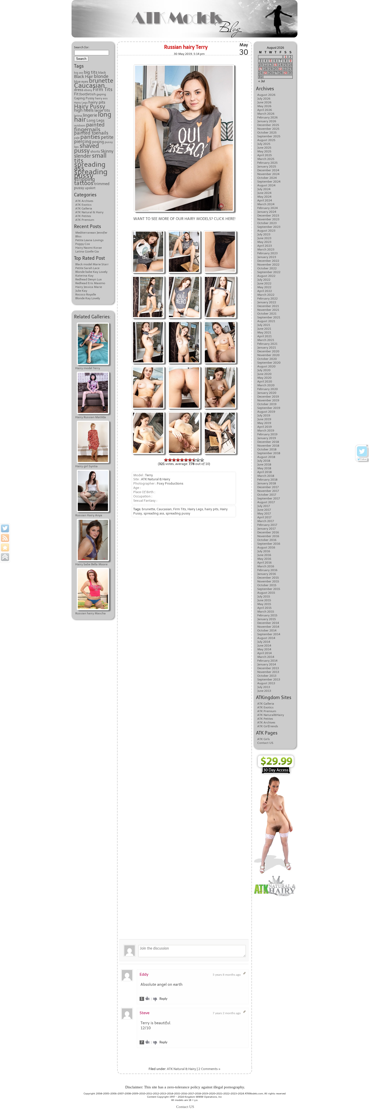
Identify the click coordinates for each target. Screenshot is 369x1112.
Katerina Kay (84, 275)
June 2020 (264, 374)
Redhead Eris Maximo (90, 283)
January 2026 (266, 121)
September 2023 (268, 227)
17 (260, 69)
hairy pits (96, 102)
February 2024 (267, 208)
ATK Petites (83, 216)
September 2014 (268, 634)
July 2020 (264, 370)
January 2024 (266, 211)
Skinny (107, 151)
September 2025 (268, 136)
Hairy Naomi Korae (88, 247)
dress (78, 89)
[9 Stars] (198, 460)
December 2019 (268, 396)
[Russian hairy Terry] (184, 231)
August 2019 (266, 411)
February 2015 (267, 615)
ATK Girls (263, 739)
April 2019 (264, 427)
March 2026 (265, 113)
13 (275, 65)
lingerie (90, 115)
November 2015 (268, 581)
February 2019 (267, 434)
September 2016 (268, 543)
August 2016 (266, 547)
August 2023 (266, 230)
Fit (76, 94)
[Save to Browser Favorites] (5, 547)
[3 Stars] (174, 460)
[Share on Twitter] (5, 528)
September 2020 (269, 362)
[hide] (367, 446)
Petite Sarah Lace (87, 268)
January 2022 (266, 302)
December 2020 (268, 351)
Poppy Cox (82, 244)
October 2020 (267, 359)
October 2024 (267, 178)
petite (107, 137)
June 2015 (264, 600)
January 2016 (266, 574)
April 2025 (264, 155)
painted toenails (91, 133)
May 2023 (264, 242)
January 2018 (266, 483)
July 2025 (263, 144)
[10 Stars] (202, 460)
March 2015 (265, 611)
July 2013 (263, 687)
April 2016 (264, 562)
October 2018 (267, 449)
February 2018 (267, 479)
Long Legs (95, 120)
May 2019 (264, 423)
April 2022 (264, 291)
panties (90, 136)
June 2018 (264, 464)
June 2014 (264, 645)
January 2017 (266, 528)
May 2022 (264, 287)
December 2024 (268, 170)
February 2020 (267, 389)
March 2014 (265, 657)
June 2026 (264, 102)
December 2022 (268, 261)
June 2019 (264, 419)
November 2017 (268, 491)
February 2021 (267, 344)
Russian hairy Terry (186, 47)
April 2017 (264, 517)
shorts (95, 151)
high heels (84, 110)
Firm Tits (102, 89)
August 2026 (266, 95)
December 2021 (268, 306)
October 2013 (266, 675)
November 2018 (268, 445)
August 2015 (266, 592)
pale (77, 138)
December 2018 (268, 442)
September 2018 (268, 453)
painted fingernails (89, 127)
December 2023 (268, 215)
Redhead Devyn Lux (88, 279)
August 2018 (266, 457)
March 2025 (265, 159)
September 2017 (268, 498)
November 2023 (268, 219)
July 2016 (263, 551)
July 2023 (263, 234)
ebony (88, 90)
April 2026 (264, 110)
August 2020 (266, 366)
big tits (90, 72)
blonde (101, 76)
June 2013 (264, 691)
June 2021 (264, 328)
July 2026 (263, 98)
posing (98, 142)
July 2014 (263, 642)
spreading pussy (90, 173)
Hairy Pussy (89, 106)
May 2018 (264, 468)
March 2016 (265, 566)
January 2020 (266, 393)
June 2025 (264, 147)
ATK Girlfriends (267, 726)
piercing (82, 141)
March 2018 (265, 476)
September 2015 (268, 589)
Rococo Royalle (85, 294)
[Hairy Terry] (184, 65)
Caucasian (89, 85)
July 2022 (263, 279)
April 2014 (264, 653)
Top (357, 1100)
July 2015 (263, 596)
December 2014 (268, 623)
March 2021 (265, 340)
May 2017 (264, 513)
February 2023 (267, 253)
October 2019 (266, 404)
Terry (149, 475)
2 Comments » (209, 1069)
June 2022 (264, 283)
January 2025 (266, 166)
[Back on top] (5, 557)
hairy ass (101, 98)
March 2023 (265, 249)
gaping (101, 94)
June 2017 (264, 509)
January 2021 (266, 347)
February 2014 (267, 660)
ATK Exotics (83, 204)
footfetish (87, 94)
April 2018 (264, 472)
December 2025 (268, 125)
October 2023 (267, 223)
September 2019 (268, 408)
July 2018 (263, 460)
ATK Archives (84, 201)
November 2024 (268, 174)
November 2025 (268, 129)
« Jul (261, 81)
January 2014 (266, 664)
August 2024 (266, 185)
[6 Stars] (186, 460)
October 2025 (267, 132)
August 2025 (266, 140)
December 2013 (268, 668)
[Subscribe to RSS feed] (5, 538)
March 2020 (266, 385)
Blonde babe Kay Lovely (91, 272)
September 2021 (268, 317)
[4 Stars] (178, 460)
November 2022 (268, 264)
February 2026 (267, 117)
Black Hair (83, 76)
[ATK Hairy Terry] (148, 367)
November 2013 (268, 672)
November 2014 (268, 626)
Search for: (81, 47)
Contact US (265, 743)
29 (285, 73)
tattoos (83, 183)
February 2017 (267, 525)
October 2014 (266, 630)
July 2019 (263, 415)
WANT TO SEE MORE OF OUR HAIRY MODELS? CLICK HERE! (184, 219)
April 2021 (264, 336)
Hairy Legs (81, 102)
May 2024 (264, 196)
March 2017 (265, 521)
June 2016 (264, 555)
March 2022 (265, 294)
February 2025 (267, 162)
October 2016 (266, 540)
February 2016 (267, 570)
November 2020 (268, 355)
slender (82, 156)
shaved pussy (86, 148)
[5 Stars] (182, 460)
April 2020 (264, 381)
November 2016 (268, 536)
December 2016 (268, 532)
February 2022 (267, 298)
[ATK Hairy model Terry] (219, 367)
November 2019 (268, 400)
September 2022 (268, 272)
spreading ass (89, 166)
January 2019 (266, 438)
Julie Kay (81, 290)
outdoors (79, 125)
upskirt (90, 188)
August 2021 (266, 321)
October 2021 (266, 313)
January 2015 (266, 619)
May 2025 (264, 151)
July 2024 (263, 189)
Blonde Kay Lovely (87, 298)
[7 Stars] (190, 460)
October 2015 (266, 585)
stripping (84, 179)
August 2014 (266, 638)
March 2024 (265, 204)
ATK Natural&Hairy (270, 715)
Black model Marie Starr (92, 264)
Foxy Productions (170, 483)
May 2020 (264, 377)
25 (265, 73)
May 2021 (264, 332)
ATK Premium (84, 220)
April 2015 (264, 608)
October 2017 (266, 494)
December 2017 (268, 487)
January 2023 (266, 257)
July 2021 (263, 325)
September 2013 (268, 679)
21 (280, 69)
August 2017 (266, 502)
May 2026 (264, 106)
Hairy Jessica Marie (88, 287)
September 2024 (268, 181)
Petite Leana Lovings (89, 240)
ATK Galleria (83, 208)
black (102, 72)
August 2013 (266, 683)
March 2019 (265, 430)
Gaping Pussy (84, 98)
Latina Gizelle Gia (87, 251)
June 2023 (264, 238)
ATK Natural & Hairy (89, 212)
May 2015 (264, 604)
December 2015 (268, 577)
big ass (78, 72)
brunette (101, 80)
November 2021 (268, 310)
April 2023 (264, 245)
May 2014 (264, 649)
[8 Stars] (194, 460)
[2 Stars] (170, 460)
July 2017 (263, 506)
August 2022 (266, 276)
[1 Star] (166, 460)
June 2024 (264, 193)
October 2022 (267, 268)
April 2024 (264, 200)
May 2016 (264, 559)
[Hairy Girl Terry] (148, 231)
